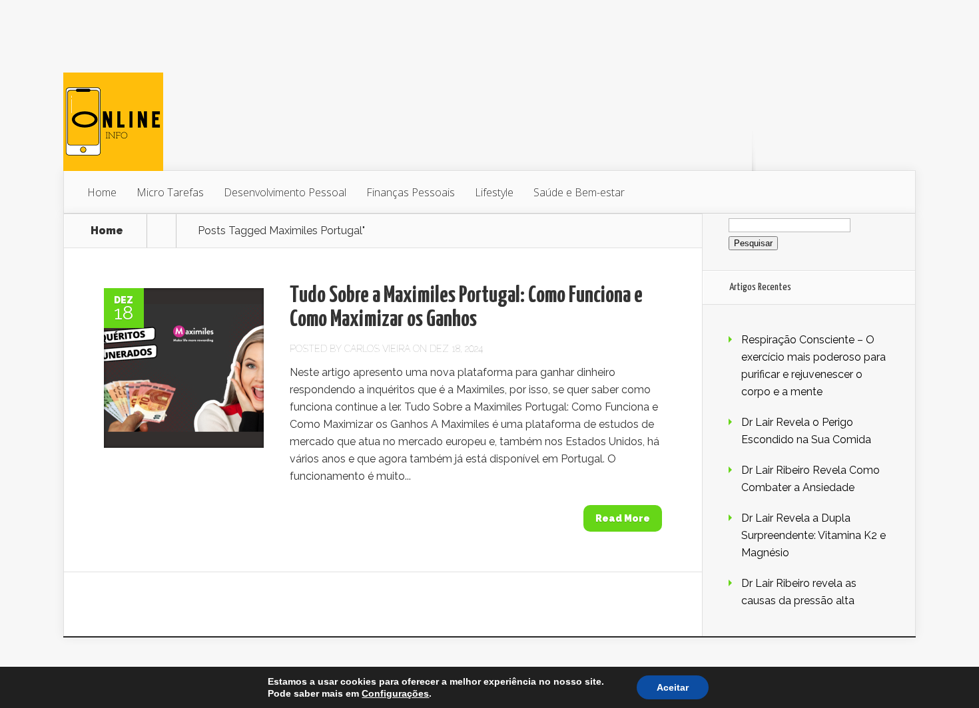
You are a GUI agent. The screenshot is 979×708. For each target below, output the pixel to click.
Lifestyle (494, 192)
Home (102, 192)
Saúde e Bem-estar (579, 192)
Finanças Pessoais (410, 192)
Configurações (395, 693)
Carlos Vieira (377, 348)
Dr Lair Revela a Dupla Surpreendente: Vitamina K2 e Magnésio (813, 535)
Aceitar (673, 687)
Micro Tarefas (170, 192)
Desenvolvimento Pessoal (285, 192)
